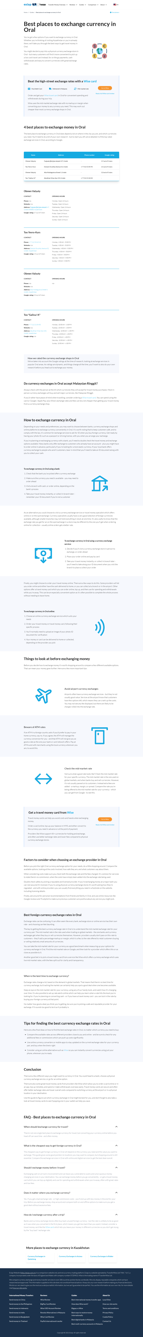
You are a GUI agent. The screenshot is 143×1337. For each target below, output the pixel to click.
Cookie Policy (108, 1317)
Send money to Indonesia (18, 1308)
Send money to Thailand (18, 1321)
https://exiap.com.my (28, 1273)
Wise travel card (51, 95)
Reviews (72, 5)
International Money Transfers (21, 1295)
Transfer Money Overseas (56, 5)
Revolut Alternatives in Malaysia (52, 1313)
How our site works (110, 1304)
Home (26, 12)
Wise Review (45, 1300)
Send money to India (17, 1313)
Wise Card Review (47, 1317)
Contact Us (107, 1321)
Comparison (92, 5)
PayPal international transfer (51, 1321)
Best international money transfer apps (86, 1300)
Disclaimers (115, 12)
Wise (70, 812)
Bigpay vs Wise (77, 1308)
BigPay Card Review (48, 1304)
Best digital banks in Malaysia (83, 1320)
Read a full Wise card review (105, 93)
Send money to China (17, 1300)
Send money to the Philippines (20, 1304)
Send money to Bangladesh (19, 1317)
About (102, 5)
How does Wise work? (80, 1304)
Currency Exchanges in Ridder (101, 1256)
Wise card (90, 81)
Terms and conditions (111, 1308)
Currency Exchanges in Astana (70, 1256)
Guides (81, 5)
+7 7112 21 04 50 (35, 325)
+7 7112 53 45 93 (35, 242)
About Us (106, 1295)
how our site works (20, 1288)
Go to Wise (105, 88)
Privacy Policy (108, 1313)
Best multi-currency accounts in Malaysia (87, 1324)
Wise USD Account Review (50, 1308)
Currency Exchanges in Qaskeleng (36, 1257)
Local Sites (107, 1300)
